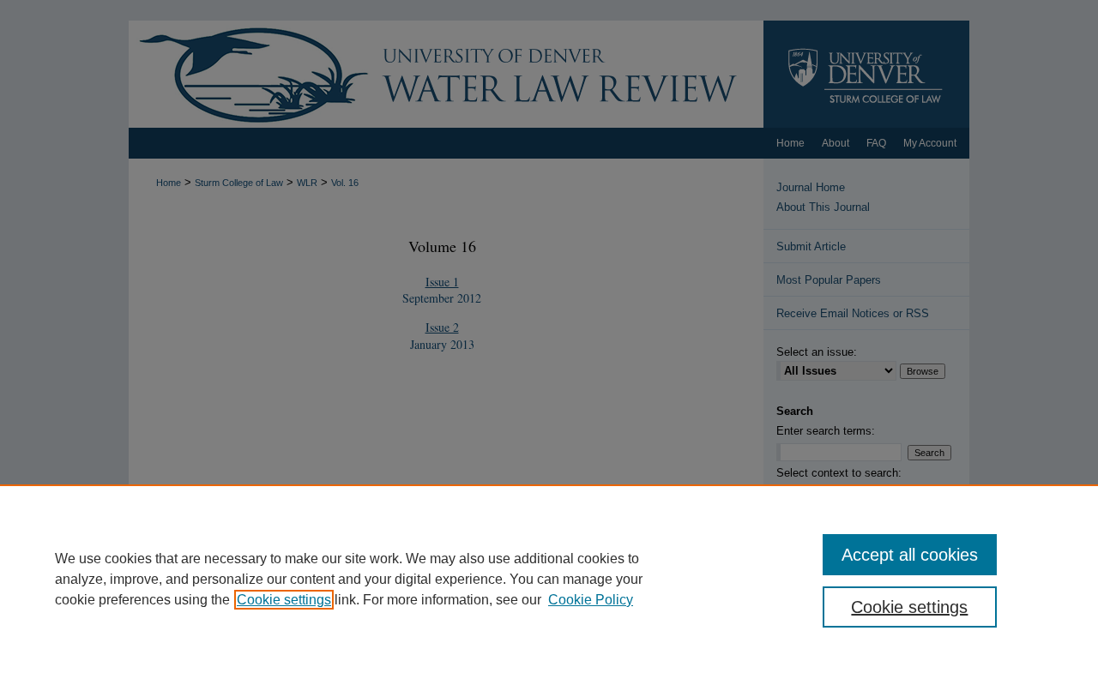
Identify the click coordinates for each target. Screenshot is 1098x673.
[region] (549, 578)
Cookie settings (284, 599)
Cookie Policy (590, 599)
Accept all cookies (910, 554)
